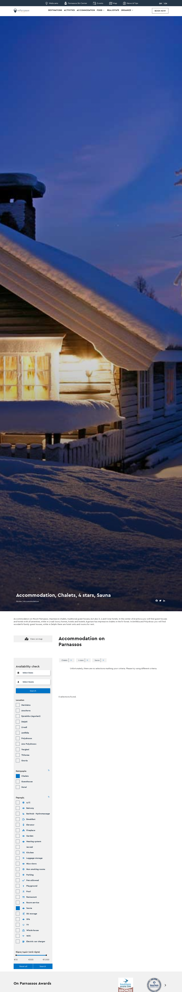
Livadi (24, 727)
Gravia (24, 760)
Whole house (32, 930)
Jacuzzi (29, 847)
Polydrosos (26, 738)
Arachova (26, 710)
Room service (32, 902)
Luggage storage (34, 858)
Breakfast (30, 819)
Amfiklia (25, 732)
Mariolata (25, 705)
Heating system (33, 841)
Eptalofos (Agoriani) (30, 716)
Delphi (24, 721)
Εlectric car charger (35, 941)
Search (33, 691)
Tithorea (25, 755)
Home (19, 601)
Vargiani (25, 749)
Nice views (31, 863)
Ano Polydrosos (28, 744)
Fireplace (30, 830)
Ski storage (31, 913)
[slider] (16, 955)
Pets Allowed (32, 880)
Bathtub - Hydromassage (38, 813)
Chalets (25, 776)
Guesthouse (27, 781)
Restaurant (31, 897)
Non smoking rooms (35, 869)
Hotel (24, 787)
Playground (31, 886)
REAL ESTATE (113, 10)
